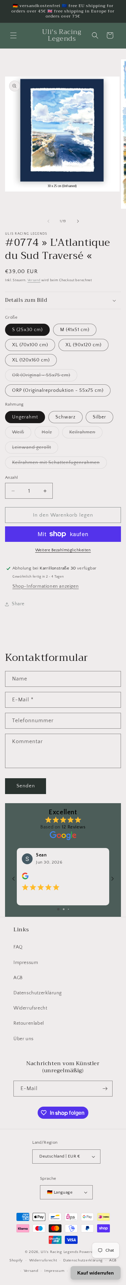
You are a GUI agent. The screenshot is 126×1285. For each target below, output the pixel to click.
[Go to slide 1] (58, 909)
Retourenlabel (28, 1023)
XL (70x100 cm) (30, 345)
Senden (25, 786)
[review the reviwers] (25, 878)
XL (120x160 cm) (31, 360)
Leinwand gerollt (35, 449)
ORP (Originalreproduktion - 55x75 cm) (57, 390)
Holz (50, 433)
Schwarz (65, 417)
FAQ (18, 947)
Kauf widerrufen (95, 1273)
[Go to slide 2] (64, 909)
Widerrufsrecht (30, 1008)
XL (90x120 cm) (83, 345)
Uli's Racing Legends (59, 1252)
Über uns (23, 1039)
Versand (34, 280)
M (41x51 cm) (74, 329)
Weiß (21, 433)
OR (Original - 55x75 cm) (44, 376)
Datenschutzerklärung (37, 993)
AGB (18, 978)
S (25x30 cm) (27, 329)
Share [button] (18, 604)
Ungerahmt (25, 417)
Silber (99, 417)
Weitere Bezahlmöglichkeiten (63, 550)
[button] (13, 35)
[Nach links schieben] (48, 221)
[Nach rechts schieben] (78, 221)
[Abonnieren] (104, 1089)
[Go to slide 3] (68, 909)
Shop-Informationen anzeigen (45, 586)
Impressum (25, 962)
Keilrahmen (85, 433)
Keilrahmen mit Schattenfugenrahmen (59, 464)
